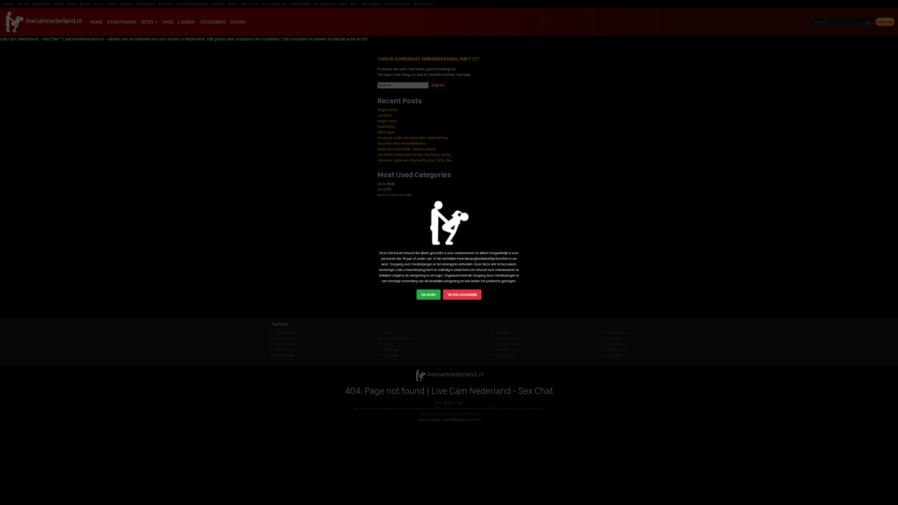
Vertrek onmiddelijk (462, 294)
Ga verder (428, 294)
